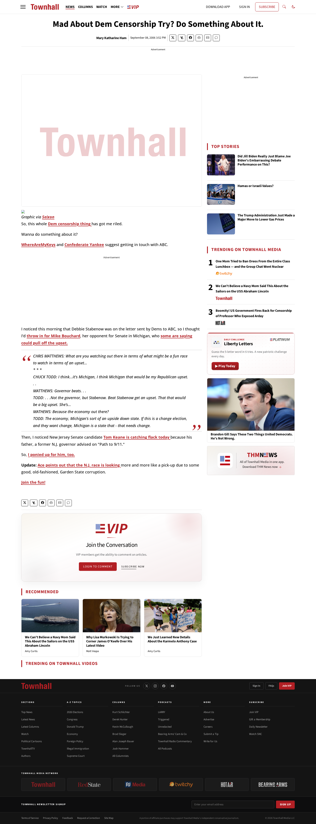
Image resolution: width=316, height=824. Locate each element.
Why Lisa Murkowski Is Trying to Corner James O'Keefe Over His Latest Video (109, 641)
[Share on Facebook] (190, 38)
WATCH (101, 7)
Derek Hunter (120, 719)
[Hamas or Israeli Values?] (221, 194)
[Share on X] (172, 38)
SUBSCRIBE (267, 7)
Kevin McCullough (122, 727)
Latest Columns (30, 727)
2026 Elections (75, 712)
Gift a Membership (259, 719)
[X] (146, 686)
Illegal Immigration (78, 749)
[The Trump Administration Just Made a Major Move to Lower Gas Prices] (221, 223)
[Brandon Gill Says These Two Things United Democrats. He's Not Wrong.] (251, 404)
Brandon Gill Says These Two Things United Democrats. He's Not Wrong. (252, 436)
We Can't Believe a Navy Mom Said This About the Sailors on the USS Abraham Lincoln (50, 641)
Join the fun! (33, 482)
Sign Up (285, 804)
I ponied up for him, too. (51, 454)
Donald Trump (75, 727)
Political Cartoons (31, 741)
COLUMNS (85, 7)
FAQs (271, 686)
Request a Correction (88, 818)
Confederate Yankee (84, 244)
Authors (25, 756)
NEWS (70, 7)
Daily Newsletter (258, 727)
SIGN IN (244, 7)
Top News (26, 712)
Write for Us (210, 741)
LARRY (161, 712)
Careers (208, 727)
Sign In (256, 686)
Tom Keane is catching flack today (136, 437)
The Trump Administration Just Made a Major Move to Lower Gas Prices (266, 217)
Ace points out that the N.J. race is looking (79, 465)
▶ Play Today (225, 366)
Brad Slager (119, 734)
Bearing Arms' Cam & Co (172, 734)
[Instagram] (155, 686)
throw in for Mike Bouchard (53, 335)
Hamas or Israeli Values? (255, 186)
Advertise (209, 719)
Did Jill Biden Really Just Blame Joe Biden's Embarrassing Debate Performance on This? (264, 160)
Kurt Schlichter (121, 712)
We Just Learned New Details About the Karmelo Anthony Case (172, 639)
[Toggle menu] (23, 7)
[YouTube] (172, 686)
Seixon (48, 216)
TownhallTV (28, 749)
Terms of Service (30, 818)
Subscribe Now (132, 567)
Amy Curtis (31, 651)
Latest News (28, 719)
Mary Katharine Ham (111, 38)
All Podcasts (165, 749)
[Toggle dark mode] (293, 6)
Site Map (109, 818)
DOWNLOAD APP (218, 7)
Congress (72, 719)
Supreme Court (75, 756)
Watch (25, 734)
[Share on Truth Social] (182, 38)
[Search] (284, 6)
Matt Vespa (92, 651)
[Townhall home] (36, 686)
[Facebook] (163, 686)
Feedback (67, 818)
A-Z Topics (74, 702)
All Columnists (120, 756)
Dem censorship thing (70, 223)
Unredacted (165, 727)
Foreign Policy (75, 741)
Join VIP (286, 686)
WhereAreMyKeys (38, 244)
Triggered (163, 719)
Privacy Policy (50, 818)
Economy (72, 734)
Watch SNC (255, 734)
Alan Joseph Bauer (123, 741)
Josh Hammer (120, 749)
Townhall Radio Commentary (175, 741)
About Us (209, 712)
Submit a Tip (211, 734)
